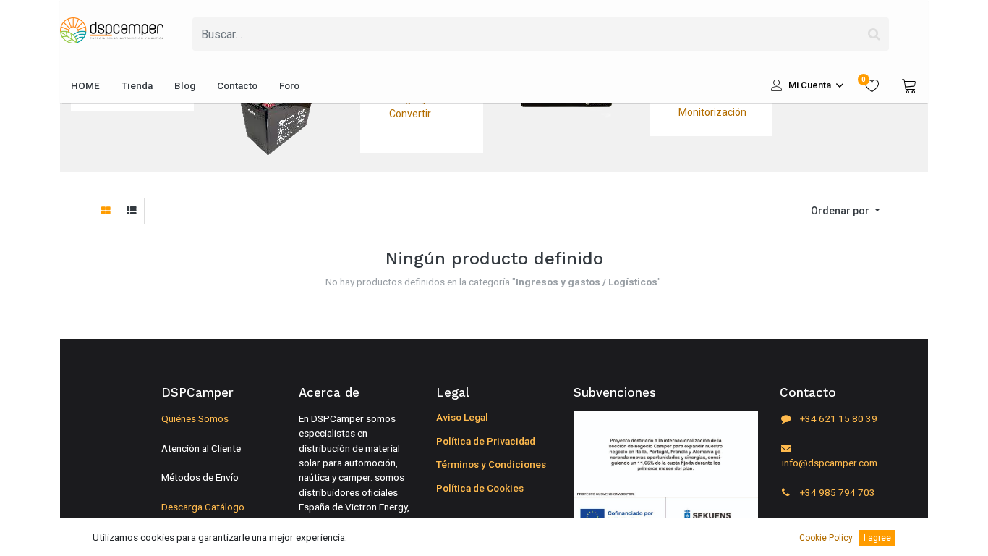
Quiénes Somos (195, 418)
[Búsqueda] (874, 34)
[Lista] (131, 211)
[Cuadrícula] (106, 211)
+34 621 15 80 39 (837, 418)
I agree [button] (877, 538)
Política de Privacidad (485, 441)
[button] (845, 211)
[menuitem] (85, 85)
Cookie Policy (826, 538)
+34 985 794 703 (836, 492)
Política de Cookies (480, 488)
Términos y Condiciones (491, 464)
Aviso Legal (462, 417)
